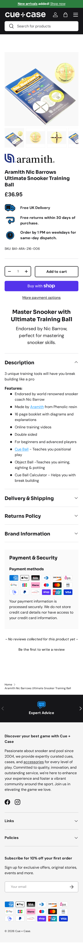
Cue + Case (22, 931)
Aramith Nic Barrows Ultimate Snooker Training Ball (38, 688)
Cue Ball (22, 449)
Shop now (57, 4)
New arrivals (28, 4)
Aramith (37, 406)
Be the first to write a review (41, 649)
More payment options (41, 297)
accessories (34, 761)
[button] (41, 649)
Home (8, 684)
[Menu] (76, 15)
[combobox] (41, 26)
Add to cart (56, 271)
